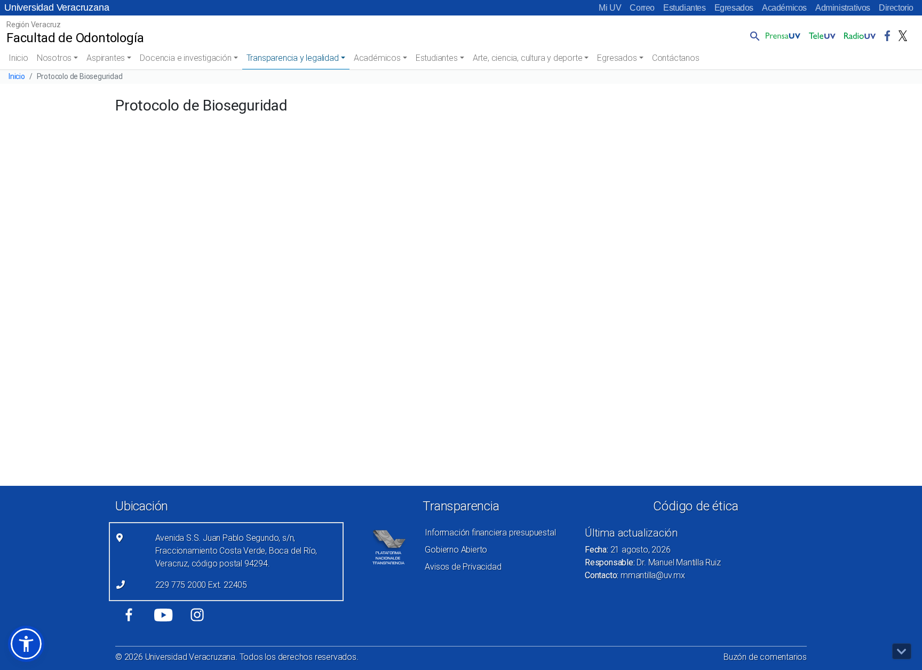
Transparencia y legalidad (293, 58)
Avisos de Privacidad (463, 567)
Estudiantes (684, 7)
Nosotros (54, 58)
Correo (642, 7)
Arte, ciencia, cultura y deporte (528, 58)
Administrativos (842, 7)
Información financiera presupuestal (490, 532)
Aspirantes (105, 58)
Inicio (18, 58)
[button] (752, 35)
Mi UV (610, 7)
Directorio (896, 7)
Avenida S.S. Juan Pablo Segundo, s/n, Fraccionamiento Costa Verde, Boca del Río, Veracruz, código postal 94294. (236, 551)
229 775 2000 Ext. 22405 (201, 585)
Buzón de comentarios (765, 657)
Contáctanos (676, 58)
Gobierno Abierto (456, 550)
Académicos (784, 7)
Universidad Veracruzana (56, 7)
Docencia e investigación (185, 58)
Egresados (733, 7)
